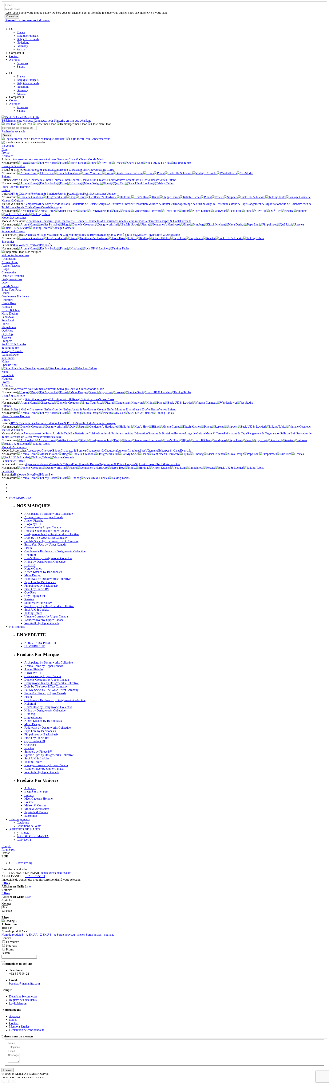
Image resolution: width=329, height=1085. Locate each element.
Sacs (142, 221)
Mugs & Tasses (214, 204)
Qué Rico (7, 330)
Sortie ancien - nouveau (100, 934)
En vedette (8, 145)
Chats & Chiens (78, 159)
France (21, 32)
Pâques (44, 245)
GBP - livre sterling (20, 862)
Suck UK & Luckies (14, 344)
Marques (28, 120)
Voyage (111, 193)
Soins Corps (106, 169)
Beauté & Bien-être (13, 166)
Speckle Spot (9, 364)
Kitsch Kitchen (11, 310)
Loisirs (6, 190)
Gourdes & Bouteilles (161, 204)
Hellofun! (7, 299)
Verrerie (45, 207)
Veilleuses (153, 180)
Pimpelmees (9, 327)
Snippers (7, 341)
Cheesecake (9, 272)
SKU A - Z (36, 934)
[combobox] (19, 128)
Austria (21, 49)
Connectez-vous (44, 120)
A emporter (30, 204)
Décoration (141, 204)
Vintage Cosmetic (12, 351)
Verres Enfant (167, 180)
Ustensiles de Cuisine (21, 207)
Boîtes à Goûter (20, 180)
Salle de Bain (288, 204)
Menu (5, 371)
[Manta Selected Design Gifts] (20, 117)
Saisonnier (8, 241)
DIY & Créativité (20, 193)
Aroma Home (10, 262)
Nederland (23, 42)
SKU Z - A (50, 934)
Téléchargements (12, 120)
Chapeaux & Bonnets (73, 221)
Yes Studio (8, 358)
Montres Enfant (124, 180)
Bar (72, 204)
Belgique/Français (27, 35)
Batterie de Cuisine (86, 204)
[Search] (3, 961)
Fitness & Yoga (39, 169)
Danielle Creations (13, 275)
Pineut (5, 323)
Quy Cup (7, 334)
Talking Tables (10, 347)
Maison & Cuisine (12, 200)
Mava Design (10, 313)
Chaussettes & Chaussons (101, 221)
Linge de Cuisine (195, 204)
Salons (21, 66)
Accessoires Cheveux (39, 221)
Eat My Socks (10, 286)
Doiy (5, 282)
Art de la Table (61, 204)
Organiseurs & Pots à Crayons (117, 234)
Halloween (20, 245)
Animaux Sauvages (57, 159)
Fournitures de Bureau (85, 234)
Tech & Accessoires (94, 193)
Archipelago (9, 258)
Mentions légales (19, 1026)
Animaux (7, 156)
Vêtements (151, 221)
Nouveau (7, 378)
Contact (13, 56)
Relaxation (55, 169)
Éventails (185, 221)
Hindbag (7, 306)
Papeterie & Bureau (13, 231)
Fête (33, 193)
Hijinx (5, 361)
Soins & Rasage (71, 169)
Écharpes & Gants (169, 221)
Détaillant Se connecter (23, 996)
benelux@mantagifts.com (56, 872)
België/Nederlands (28, 39)
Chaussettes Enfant (41, 180)
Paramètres (8, 849)
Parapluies (134, 221)
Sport (79, 193)
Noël (37, 245)
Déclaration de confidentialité (26, 1030)
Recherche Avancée (13, 131)
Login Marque (17, 1003)
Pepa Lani (8, 320)
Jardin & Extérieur (47, 193)
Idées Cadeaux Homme (16, 186)
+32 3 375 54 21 (35, 876)
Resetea (6, 337)
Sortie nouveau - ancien (71, 934)
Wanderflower (10, 354)
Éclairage (55, 207)
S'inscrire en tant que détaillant (72, 120)
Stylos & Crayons (146, 234)
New (4, 149)
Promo (6, 152)
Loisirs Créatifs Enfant (101, 180)
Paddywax (8, 317)
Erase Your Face (11, 289)
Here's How (9, 303)
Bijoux (56, 221)
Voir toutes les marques (15, 255)
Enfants (6, 176)
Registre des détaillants (23, 999)
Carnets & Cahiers (61, 234)
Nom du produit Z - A (15, 934)
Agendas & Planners (37, 234)
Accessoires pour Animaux (29, 159)
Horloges (179, 204)
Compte (6, 846)
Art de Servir (45, 204)
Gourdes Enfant (61, 180)
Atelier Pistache (11, 265)
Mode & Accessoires (14, 217)
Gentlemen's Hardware (15, 296)
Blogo (5, 269)
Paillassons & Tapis (235, 204)
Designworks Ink (12, 279)
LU (11, 28)
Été (51, 245)
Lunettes (122, 221)
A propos (14, 59)
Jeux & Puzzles (67, 193)
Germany (22, 46)
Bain (27, 169)
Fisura (5, 293)
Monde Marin (96, 159)
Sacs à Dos (140, 180)
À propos (66, 368)
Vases (37, 207)
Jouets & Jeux (79, 180)
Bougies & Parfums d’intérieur (116, 204)
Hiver (30, 245)
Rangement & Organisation (263, 204)
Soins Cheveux (90, 169)
